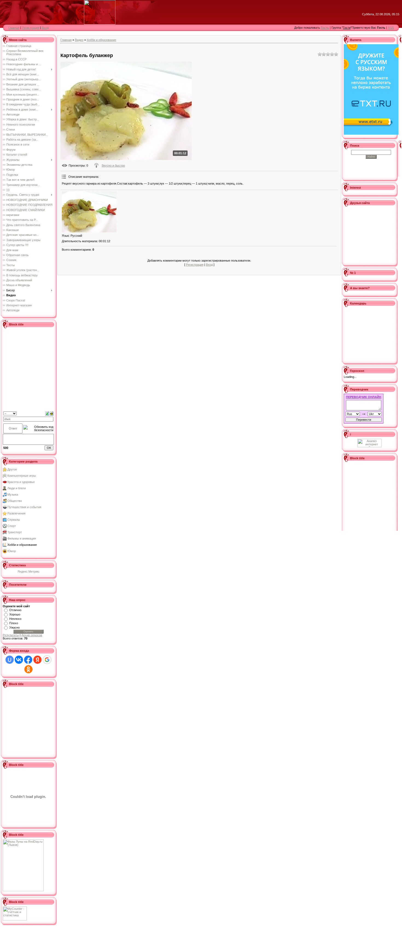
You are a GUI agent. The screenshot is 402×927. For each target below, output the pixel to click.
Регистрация (30, 27)
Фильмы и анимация (21, 538)
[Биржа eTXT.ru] (371, 89)
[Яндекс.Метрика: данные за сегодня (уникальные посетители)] (28, 572)
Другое (12, 469)
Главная (13, 27)
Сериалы (13, 519)
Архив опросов (31, 635)
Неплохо (15, 618)
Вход (45, 27)
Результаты (11, 635)
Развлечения (16, 513)
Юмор (11, 551)
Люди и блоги (16, 488)
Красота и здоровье (21, 482)
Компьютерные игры (21, 475)
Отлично (15, 610)
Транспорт (14, 532)
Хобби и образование (22, 544)
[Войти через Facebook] (28, 660)
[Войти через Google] (47, 659)
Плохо (13, 623)
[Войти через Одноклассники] (28, 669)
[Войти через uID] (9, 660)
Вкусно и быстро (113, 165)
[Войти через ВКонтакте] (19, 660)
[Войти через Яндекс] (37, 660)
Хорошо (14, 614)
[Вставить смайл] (51, 413)
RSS (391, 27)
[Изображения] (89, 211)
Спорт (11, 526)
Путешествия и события (24, 507)
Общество (14, 500)
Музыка (12, 494)
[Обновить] (47, 413)
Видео (79, 40)
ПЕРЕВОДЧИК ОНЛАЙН (363, 397)
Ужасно (14, 627)
